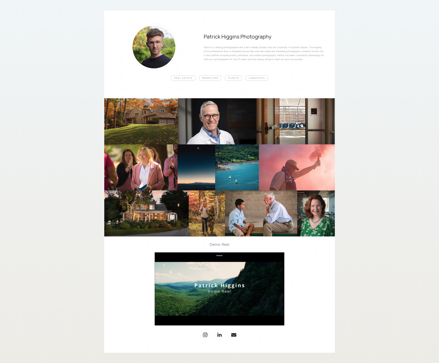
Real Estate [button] (183, 78)
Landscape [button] (257, 78)
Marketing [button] (210, 78)
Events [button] (233, 78)
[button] (205, 335)
